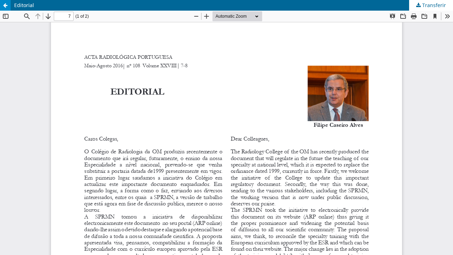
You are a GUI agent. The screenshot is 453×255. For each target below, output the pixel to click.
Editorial (24, 5)
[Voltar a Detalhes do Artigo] (5, 5)
